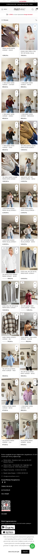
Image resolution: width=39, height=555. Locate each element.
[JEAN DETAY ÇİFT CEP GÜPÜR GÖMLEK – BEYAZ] (29, 164)
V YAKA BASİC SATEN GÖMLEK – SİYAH (8, 146)
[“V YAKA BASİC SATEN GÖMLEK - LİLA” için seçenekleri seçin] (35, 380)
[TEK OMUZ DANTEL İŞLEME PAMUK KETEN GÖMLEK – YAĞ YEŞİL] (29, 132)
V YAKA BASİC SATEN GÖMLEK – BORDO (8, 115)
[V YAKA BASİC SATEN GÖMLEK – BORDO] (10, 101)
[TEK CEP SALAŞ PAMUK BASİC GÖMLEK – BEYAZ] (29, 357)
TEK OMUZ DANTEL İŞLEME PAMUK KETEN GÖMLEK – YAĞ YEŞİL (28, 147)
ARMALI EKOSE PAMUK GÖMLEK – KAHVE (8, 49)
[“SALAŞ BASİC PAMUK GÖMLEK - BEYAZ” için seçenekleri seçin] (35, 415)
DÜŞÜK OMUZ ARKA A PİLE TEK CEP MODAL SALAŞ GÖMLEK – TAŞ (28, 53)
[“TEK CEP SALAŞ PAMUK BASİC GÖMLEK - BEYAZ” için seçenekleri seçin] (35, 346)
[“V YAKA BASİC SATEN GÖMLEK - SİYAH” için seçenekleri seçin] (16, 123)
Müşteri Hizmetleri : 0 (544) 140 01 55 (15, 470)
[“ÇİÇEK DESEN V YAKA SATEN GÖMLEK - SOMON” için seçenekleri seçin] (35, 314)
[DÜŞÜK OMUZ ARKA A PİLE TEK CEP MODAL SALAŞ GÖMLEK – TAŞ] (29, 36)
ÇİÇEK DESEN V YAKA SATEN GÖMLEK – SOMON (29, 338)
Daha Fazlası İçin (13, 551)
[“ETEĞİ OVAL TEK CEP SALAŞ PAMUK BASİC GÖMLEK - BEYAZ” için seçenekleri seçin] (16, 283)
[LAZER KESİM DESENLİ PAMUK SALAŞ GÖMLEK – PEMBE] (10, 195)
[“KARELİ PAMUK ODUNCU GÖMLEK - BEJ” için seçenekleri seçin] (16, 314)
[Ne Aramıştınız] (32, 9)
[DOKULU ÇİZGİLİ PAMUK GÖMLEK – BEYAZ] (10, 391)
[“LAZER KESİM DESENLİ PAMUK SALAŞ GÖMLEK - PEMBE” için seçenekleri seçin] (16, 186)
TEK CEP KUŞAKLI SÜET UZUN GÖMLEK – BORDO (28, 306)
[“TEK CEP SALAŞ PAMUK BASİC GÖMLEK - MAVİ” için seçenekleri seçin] (16, 346)
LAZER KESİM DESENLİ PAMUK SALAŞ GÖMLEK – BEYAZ (9, 241)
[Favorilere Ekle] (16, 29)
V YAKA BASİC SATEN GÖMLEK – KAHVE (27, 83)
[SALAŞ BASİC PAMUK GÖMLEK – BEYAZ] (29, 426)
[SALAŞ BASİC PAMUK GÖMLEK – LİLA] (10, 426)
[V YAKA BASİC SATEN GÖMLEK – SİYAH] (10, 132)
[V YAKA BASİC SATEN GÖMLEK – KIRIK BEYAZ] (29, 101)
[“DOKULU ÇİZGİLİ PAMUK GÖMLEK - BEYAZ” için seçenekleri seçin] (16, 380)
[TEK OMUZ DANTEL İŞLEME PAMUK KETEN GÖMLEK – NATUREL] (10, 164)
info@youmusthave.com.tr (11, 476)
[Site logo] (19, 9)
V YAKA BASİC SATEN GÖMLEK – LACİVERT (8, 83)
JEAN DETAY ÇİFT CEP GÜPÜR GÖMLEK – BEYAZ (28, 178)
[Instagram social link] (5, 482)
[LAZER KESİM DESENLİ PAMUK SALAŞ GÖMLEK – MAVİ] (29, 195)
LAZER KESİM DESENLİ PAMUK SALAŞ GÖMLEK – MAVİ (28, 210)
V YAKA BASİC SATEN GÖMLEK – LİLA (27, 407)
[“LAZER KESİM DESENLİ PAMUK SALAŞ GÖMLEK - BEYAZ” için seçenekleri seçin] (16, 217)
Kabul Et (25, 551)
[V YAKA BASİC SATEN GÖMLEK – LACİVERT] (10, 69)
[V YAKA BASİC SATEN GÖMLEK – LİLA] (29, 391)
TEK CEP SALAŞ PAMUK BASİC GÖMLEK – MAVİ (9, 369)
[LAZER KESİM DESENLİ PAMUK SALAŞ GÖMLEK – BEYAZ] (10, 227)
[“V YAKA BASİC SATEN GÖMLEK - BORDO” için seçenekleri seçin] (16, 91)
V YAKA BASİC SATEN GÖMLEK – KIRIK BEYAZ (27, 115)
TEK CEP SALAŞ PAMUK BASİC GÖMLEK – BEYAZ (28, 372)
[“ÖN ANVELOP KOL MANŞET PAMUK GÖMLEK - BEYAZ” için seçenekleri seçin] (16, 249)
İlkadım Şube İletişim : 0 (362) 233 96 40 (16, 473)
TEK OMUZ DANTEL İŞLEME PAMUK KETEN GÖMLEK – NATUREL (9, 178)
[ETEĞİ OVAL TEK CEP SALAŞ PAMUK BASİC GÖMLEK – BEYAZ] (10, 292)
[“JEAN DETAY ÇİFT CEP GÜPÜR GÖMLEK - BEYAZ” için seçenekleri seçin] (35, 154)
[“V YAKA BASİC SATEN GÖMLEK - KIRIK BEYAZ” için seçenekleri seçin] (35, 91)
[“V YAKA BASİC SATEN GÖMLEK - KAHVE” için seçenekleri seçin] (35, 60)
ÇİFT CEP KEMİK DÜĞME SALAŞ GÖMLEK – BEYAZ (28, 241)
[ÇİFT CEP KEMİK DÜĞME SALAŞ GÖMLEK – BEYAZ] (29, 227)
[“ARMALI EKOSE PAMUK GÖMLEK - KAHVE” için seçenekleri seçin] (16, 26)
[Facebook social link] (2, 482)
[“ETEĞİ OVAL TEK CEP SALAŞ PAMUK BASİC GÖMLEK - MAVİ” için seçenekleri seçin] (35, 249)
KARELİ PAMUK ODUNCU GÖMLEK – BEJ (9, 338)
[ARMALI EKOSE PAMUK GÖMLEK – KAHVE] (10, 35)
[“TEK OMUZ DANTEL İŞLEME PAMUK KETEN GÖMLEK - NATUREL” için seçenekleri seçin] (16, 154)
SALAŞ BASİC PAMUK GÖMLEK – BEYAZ (27, 441)
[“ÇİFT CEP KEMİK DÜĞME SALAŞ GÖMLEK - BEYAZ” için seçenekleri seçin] (35, 217)
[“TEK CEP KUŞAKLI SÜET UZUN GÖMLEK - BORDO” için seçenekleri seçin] (35, 283)
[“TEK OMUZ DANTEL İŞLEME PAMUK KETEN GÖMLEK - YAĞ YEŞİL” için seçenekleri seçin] (35, 123)
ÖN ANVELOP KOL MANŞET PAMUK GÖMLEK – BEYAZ (9, 275)
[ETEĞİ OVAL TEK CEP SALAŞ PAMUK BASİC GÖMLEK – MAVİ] (29, 258)
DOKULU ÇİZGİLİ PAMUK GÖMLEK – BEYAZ (9, 407)
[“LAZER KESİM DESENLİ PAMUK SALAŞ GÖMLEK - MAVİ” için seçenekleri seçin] (35, 186)
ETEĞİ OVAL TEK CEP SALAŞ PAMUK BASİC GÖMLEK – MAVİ (28, 273)
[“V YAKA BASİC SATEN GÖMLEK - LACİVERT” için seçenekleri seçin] (16, 60)
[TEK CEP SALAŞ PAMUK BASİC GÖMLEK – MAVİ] (10, 355)
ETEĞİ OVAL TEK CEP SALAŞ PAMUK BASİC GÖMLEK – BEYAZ (10, 307)
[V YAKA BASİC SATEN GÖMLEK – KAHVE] (29, 69)
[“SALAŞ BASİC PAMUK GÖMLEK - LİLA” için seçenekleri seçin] (16, 415)
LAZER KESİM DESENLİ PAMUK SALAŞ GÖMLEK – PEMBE (9, 210)
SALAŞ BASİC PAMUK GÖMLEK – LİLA (8, 441)
